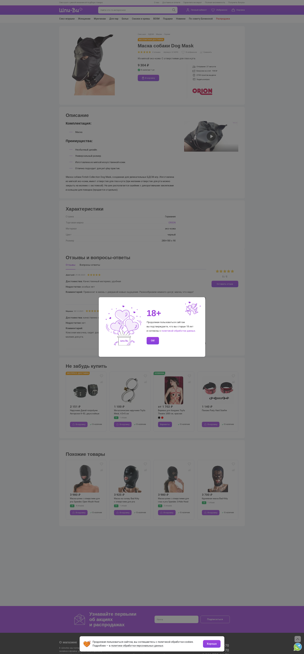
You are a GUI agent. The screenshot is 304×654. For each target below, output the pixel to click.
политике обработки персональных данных (137, 645)
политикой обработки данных (178, 330)
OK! (153, 340)
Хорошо (212, 643)
